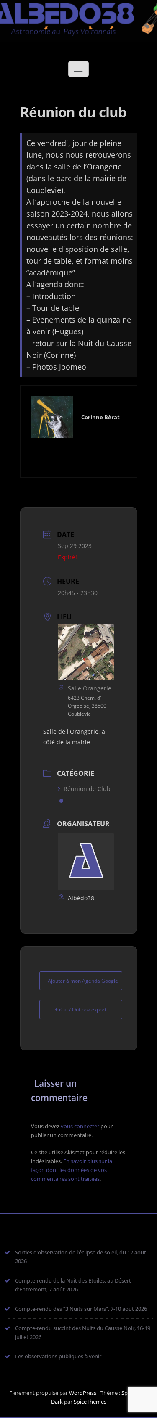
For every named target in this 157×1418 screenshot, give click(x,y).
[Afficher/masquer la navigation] (78, 69)
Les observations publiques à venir (58, 1356)
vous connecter (80, 1126)
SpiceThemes (89, 1401)
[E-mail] (78, 460)
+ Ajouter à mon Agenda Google (81, 980)
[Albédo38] (78, 15)
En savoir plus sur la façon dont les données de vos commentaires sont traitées (71, 1170)
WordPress (82, 1393)
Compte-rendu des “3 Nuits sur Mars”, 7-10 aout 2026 (81, 1308)
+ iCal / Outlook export (80, 1009)
